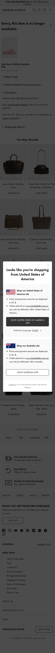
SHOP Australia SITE (27, 372)
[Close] (48, 265)
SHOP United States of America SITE (27, 322)
